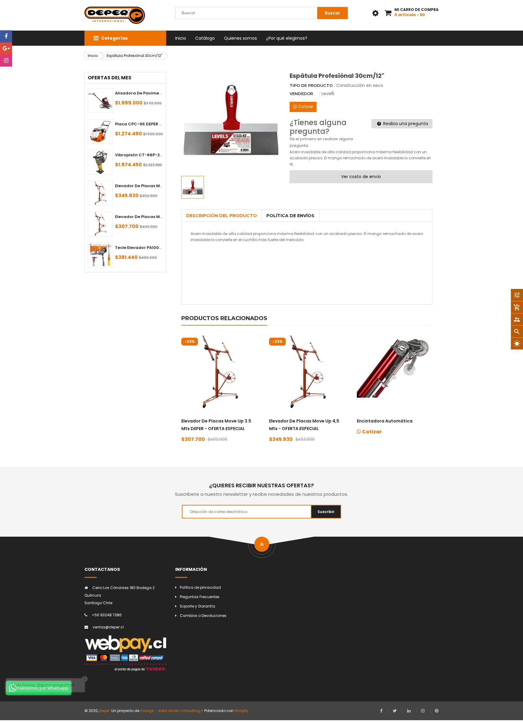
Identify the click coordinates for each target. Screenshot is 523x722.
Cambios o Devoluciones (203, 615)
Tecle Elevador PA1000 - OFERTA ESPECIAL (158, 247)
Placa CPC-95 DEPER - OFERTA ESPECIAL (156, 124)
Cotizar (305, 107)
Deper (104, 710)
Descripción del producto (221, 215)
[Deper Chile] (125, 653)
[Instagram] (6, 61)
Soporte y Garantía (197, 606)
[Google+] (6, 48)
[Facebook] (6, 36)
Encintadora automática (385, 421)
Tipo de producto (311, 85)
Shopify (241, 710)
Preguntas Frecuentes (199, 596)
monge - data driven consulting (170, 710)
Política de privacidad (200, 587)
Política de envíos (290, 215)
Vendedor (301, 93)
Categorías (114, 38)
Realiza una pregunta (405, 124)
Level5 (327, 94)
